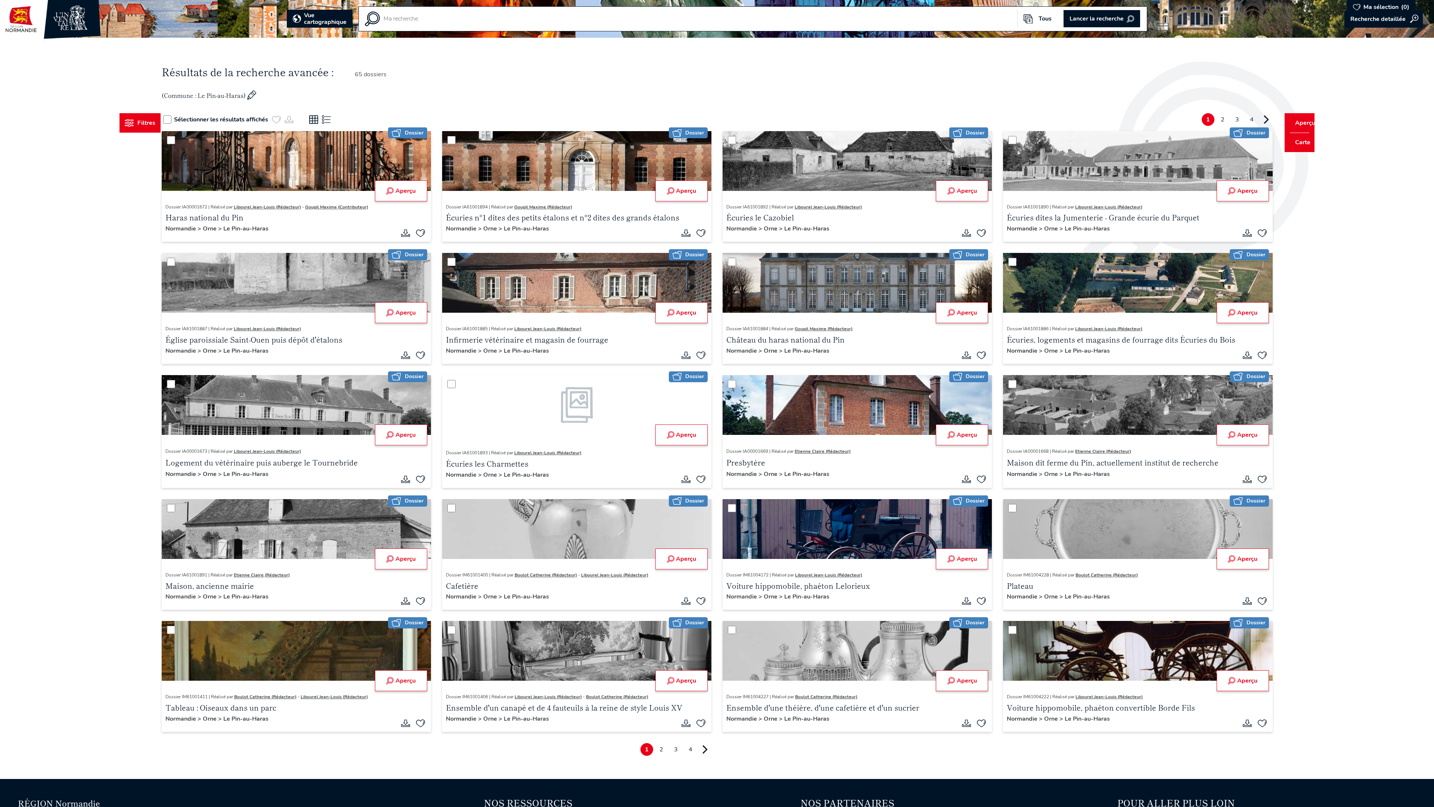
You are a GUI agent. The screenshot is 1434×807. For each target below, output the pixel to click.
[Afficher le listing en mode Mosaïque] (327, 119)
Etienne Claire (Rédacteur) (823, 451)
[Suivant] (1252, 119)
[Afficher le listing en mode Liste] (340, 119)
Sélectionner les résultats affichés (235, 119)
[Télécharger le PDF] (412, 233)
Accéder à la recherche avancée (1383, 19)
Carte (1297, 142)
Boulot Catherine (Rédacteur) (553, 575)
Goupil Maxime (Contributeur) (350, 207)
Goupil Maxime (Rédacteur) (550, 207)
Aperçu (413, 191)
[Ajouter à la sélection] (427, 233)
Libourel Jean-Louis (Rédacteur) (281, 207)
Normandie (195, 229)
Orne (224, 229)
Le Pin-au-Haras (259, 229)
